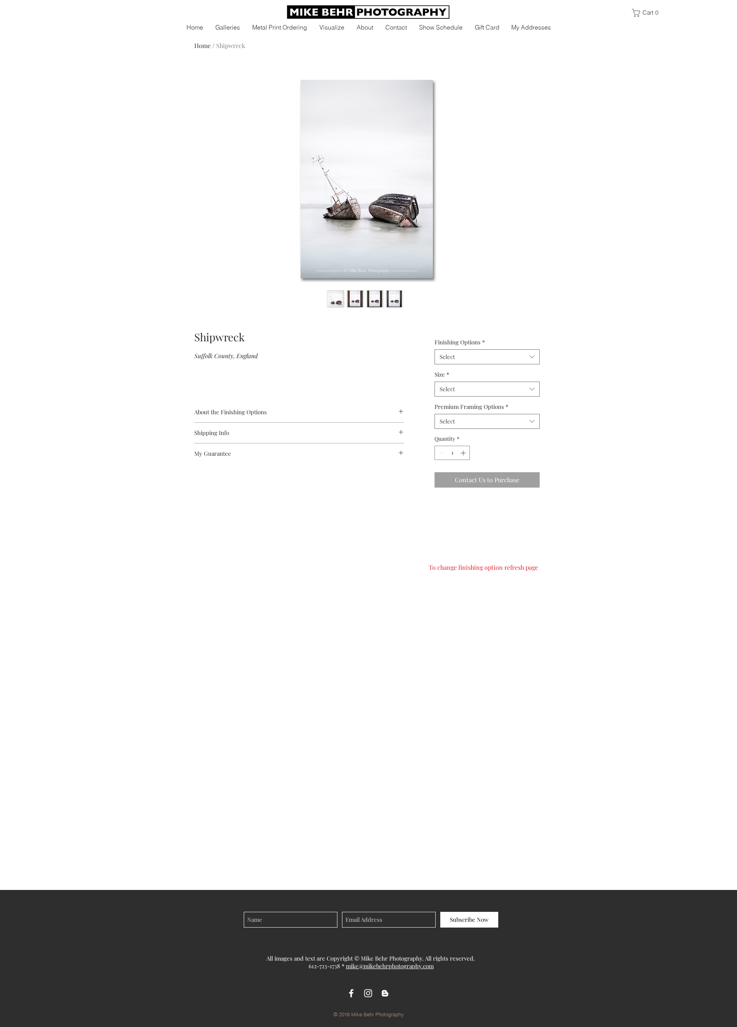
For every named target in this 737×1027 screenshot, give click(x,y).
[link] (648, 13)
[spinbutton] (452, 453)
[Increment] (464, 453)
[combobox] (487, 356)
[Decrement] (440, 453)
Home (202, 45)
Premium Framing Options (471, 406)
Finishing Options (460, 342)
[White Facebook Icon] (351, 993)
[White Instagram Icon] (368, 993)
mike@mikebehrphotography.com (390, 966)
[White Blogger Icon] (385, 993)
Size (442, 374)
